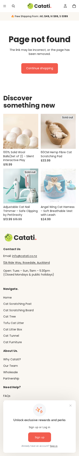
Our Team (10, 366)
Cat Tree (9, 317)
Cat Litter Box (12, 329)
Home (7, 298)
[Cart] (74, 6)
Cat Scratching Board (18, 310)
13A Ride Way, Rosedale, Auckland (26, 263)
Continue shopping (39, 68)
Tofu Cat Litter (13, 323)
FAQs (6, 396)
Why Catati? (12, 359)
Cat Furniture (12, 342)
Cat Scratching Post (17, 304)
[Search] (13, 6)
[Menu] (4, 6)
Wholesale (10, 372)
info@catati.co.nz (24, 256)
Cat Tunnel (11, 336)
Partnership (11, 378)
